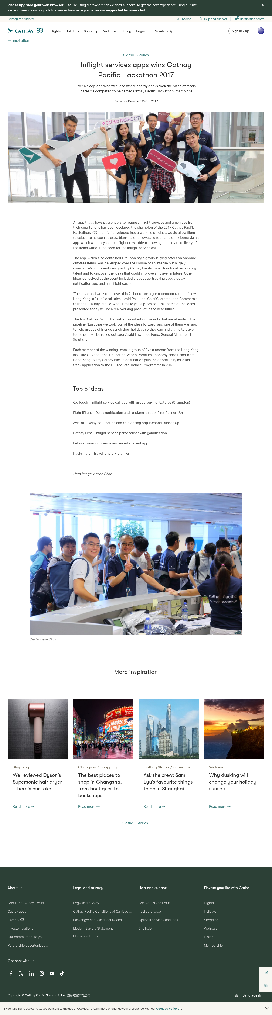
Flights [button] (55, 31)
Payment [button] (143, 31)
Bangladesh (251, 995)
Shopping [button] (91, 31)
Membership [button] (164, 31)
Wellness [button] (109, 31)
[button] (267, 1008)
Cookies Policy (167, 1008)
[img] (262, 4)
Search (186, 19)
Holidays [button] (72, 31)
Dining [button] (126, 31)
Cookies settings (85, 936)
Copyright (14, 995)
